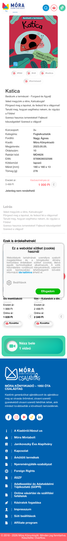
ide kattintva (25, 272)
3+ (34, 130)
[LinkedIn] (39, 417)
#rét (34, 73)
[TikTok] (32, 417)
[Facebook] (8, 417)
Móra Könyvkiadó (43, 142)
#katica (49, 73)
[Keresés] (46, 8)
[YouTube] (24, 417)
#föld (19, 73)
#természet (35, 81)
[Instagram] (16, 417)
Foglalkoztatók (42, 134)
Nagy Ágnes (41, 138)
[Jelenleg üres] (54, 8)
